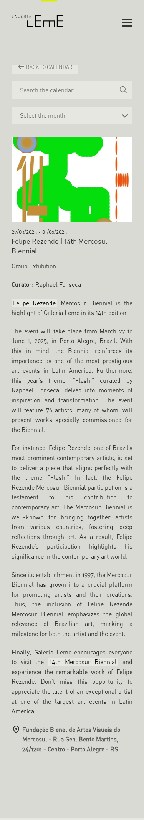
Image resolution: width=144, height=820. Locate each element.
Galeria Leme (37, 13)
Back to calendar (49, 67)
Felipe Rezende (34, 303)
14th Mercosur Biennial (83, 662)
